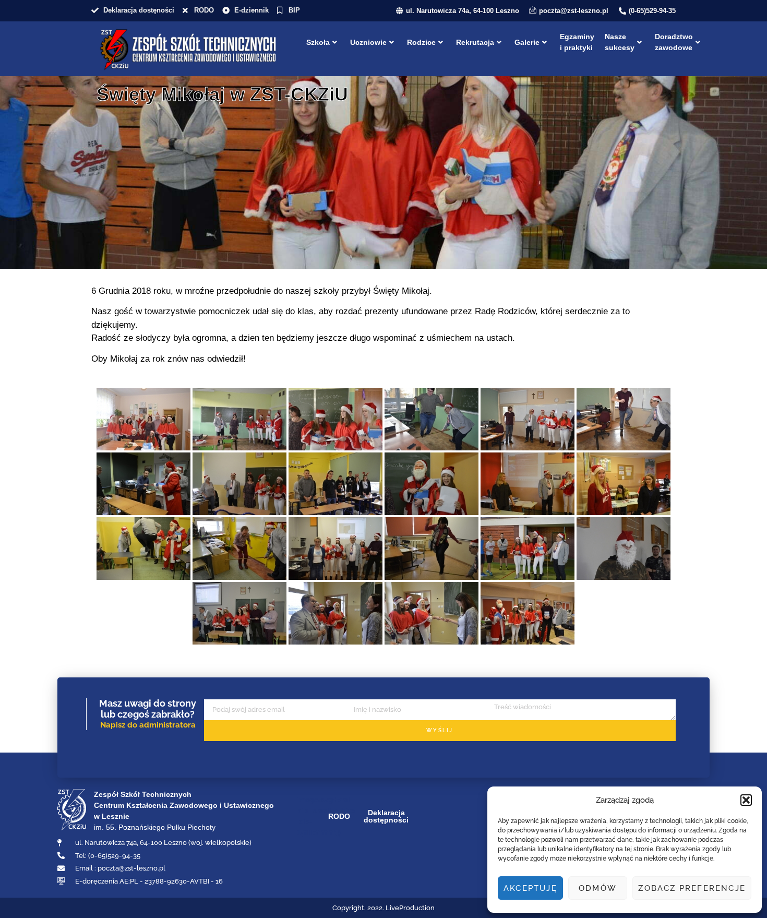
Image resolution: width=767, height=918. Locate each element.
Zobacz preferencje (692, 888)
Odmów (598, 888)
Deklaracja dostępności (386, 816)
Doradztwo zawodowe (674, 42)
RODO (339, 816)
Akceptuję (530, 888)
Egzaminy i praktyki (577, 42)
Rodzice (421, 42)
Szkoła (318, 42)
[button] (746, 800)
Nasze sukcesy (619, 42)
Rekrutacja (475, 42)
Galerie (527, 42)
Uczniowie (368, 42)
